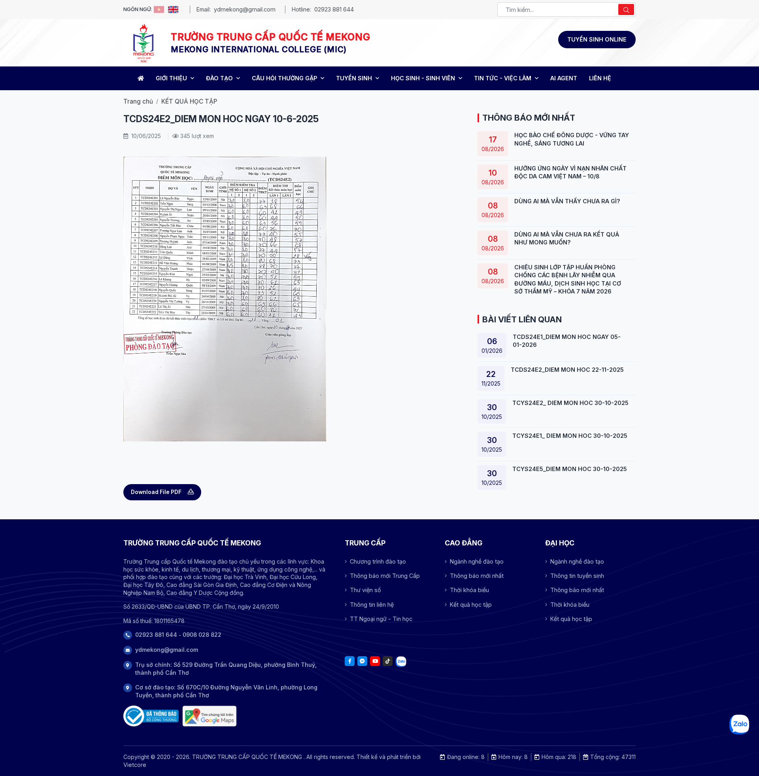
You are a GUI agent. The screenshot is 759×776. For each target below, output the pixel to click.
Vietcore (134, 764)
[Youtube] (375, 661)
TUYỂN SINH (355, 78)
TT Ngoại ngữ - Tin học (381, 618)
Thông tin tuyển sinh (577, 575)
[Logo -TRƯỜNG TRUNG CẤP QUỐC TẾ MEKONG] (143, 42)
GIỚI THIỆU (172, 78)
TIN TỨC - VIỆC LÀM (503, 78)
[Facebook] (350, 661)
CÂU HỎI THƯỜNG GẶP (285, 78)
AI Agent (563, 78)
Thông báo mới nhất (477, 575)
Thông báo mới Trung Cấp (385, 575)
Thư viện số (365, 590)
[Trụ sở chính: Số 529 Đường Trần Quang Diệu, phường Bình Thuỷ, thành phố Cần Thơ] (209, 716)
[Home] (140, 78)
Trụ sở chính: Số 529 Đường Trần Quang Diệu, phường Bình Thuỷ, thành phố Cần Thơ (226, 668)
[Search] (626, 9)
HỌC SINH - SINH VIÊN (424, 78)
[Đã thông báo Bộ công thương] (151, 716)
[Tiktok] (388, 661)
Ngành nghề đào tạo (477, 561)
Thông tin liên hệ (372, 604)
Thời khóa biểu (469, 590)
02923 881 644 (334, 9)
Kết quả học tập (471, 604)
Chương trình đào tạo (378, 561)
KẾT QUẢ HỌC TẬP (189, 101)
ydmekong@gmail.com (245, 9)
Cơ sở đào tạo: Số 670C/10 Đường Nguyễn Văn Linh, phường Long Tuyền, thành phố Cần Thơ (226, 691)
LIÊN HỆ (600, 78)
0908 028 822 (202, 634)
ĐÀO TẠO (220, 78)
